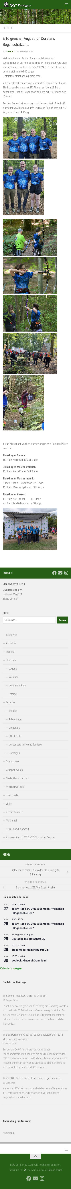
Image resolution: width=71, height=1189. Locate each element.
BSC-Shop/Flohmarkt (17, 829)
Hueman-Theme (54, 1170)
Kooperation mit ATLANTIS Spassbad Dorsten (30, 837)
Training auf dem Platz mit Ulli (30, 949)
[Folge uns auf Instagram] (66, 573)
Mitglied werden (15, 786)
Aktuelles (11, 643)
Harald (11, 51)
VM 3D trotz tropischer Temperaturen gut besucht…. (34, 1078)
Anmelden (8, 1133)
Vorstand (14, 677)
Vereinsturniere (14, 812)
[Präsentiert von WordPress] (25, 1170)
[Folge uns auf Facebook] (54, 573)
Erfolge (8, 28)
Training (10, 651)
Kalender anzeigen (11, 968)
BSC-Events (15, 736)
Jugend (13, 668)
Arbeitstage (15, 719)
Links (9, 803)
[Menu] (66, 4)
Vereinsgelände (17, 685)
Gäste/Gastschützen (17, 778)
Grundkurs (14, 727)
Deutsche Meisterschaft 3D (28, 939)
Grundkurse (12, 761)
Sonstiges (14, 753)
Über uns (11, 660)
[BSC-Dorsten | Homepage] (22, 4)
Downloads (12, 795)
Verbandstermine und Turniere (25, 744)
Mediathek (11, 820)
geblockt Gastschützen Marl (29, 960)
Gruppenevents (14, 770)
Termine (10, 702)
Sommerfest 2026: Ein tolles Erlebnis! (26, 995)
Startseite (11, 635)
